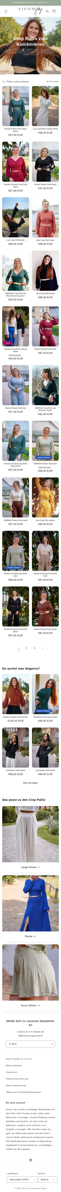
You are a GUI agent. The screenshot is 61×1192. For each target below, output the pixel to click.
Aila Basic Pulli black (15, 770)
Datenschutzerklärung (17, 1079)
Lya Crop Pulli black (16, 240)
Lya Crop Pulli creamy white (45, 129)
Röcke (29, 936)
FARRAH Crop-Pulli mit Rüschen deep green (15, 294)
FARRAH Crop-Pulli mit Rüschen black (45, 409)
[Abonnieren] (51, 1044)
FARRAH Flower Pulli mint (45, 464)
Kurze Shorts (29, 1005)
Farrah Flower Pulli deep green (16, 130)
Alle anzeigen (30, 783)
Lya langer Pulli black (45, 770)
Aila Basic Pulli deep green (45, 717)
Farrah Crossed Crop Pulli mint (15, 575)
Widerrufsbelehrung (16, 1085)
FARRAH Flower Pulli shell (16, 520)
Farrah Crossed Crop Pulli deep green (15, 465)
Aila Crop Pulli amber (45, 520)
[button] (6, 11)
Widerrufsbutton (14, 1065)
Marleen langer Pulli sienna (15, 717)
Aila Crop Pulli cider (45, 240)
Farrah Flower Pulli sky (15, 408)
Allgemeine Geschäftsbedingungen (23, 1092)
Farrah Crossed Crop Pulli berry (15, 185)
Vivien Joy (25, 1188)
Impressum (11, 1072)
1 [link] (18, 648)
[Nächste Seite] (42, 648)
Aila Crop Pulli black (45, 293)
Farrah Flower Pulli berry (45, 349)
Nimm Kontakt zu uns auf (19, 1059)
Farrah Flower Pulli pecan (45, 629)
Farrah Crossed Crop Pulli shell (45, 575)
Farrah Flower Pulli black (45, 184)
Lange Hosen (29, 867)
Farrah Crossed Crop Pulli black (15, 630)
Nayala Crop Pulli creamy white (15, 350)
